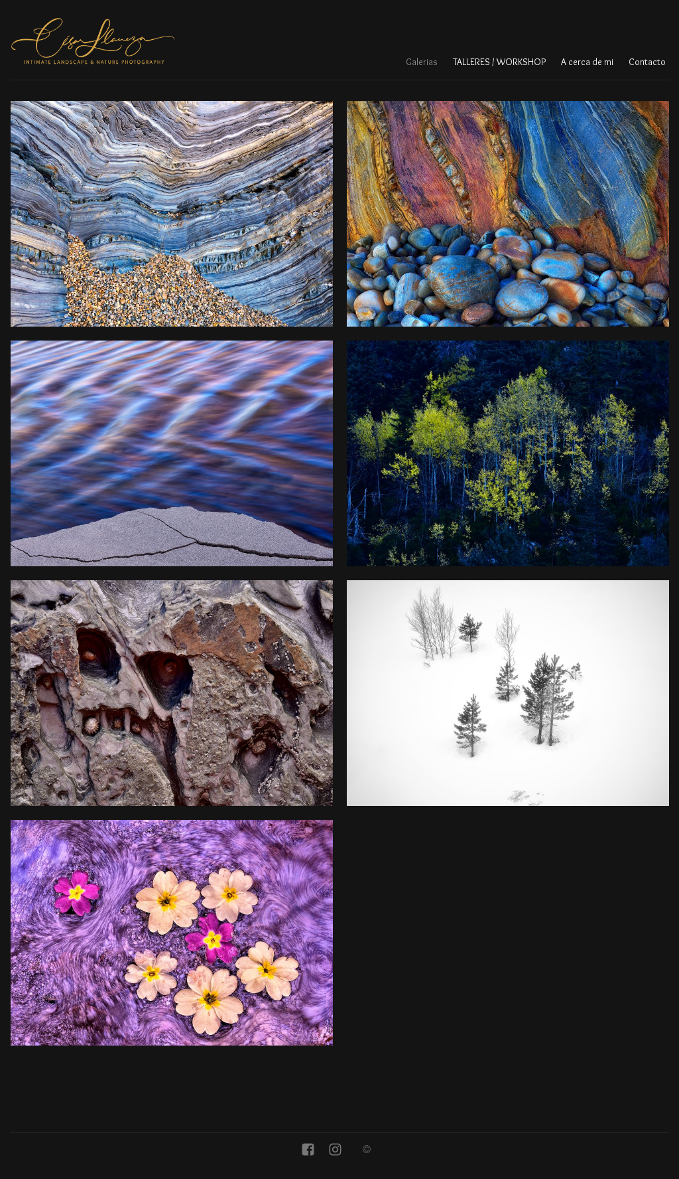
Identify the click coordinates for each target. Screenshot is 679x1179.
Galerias (422, 62)
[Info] (367, 1151)
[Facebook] (308, 1150)
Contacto (647, 62)
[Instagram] (335, 1150)
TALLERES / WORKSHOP (499, 62)
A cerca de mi (587, 62)
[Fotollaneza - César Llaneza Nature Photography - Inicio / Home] (93, 41)
